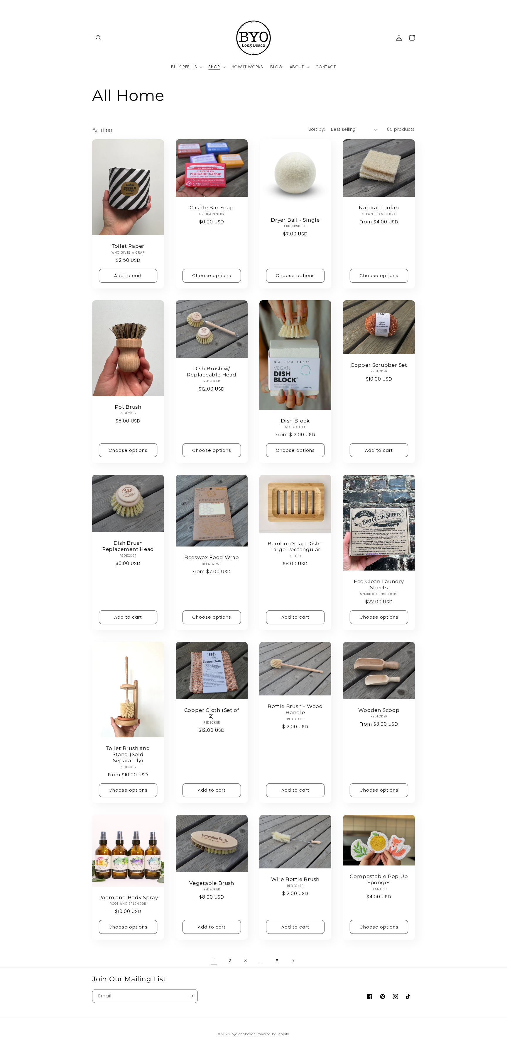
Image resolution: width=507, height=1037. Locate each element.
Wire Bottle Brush (295, 879)
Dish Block (295, 421)
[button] (98, 37)
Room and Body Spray (128, 897)
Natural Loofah (379, 208)
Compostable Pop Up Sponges (379, 879)
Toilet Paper (128, 246)
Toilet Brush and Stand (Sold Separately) (128, 754)
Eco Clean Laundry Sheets (379, 584)
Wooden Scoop (378, 710)
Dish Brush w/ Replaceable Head (211, 372)
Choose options (211, 275)
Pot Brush (128, 407)
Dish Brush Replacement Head (128, 546)
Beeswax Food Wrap (211, 557)
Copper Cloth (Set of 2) (211, 713)
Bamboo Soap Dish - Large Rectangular (295, 547)
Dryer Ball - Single (295, 220)
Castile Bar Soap (212, 208)
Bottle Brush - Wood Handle (295, 709)
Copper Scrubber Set (379, 365)
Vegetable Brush (211, 883)
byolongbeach (243, 1034)
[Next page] (293, 960)
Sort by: (317, 129)
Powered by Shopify (273, 1034)
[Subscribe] (191, 996)
